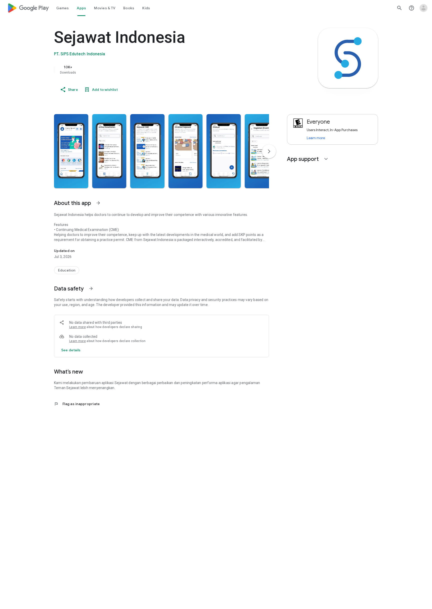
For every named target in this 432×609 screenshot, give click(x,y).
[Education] (66, 270)
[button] (71, 151)
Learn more (77, 327)
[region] (154, 69)
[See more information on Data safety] (91, 288)
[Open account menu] (424, 8)
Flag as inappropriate (77, 404)
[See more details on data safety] (71, 350)
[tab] (62, 8)
